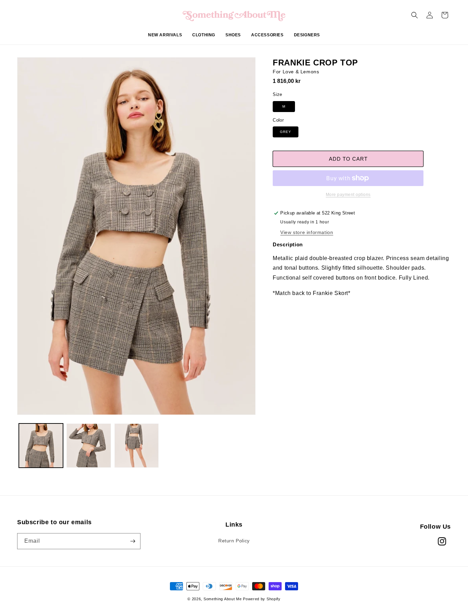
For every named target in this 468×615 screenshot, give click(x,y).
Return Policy (234, 540)
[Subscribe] (132, 541)
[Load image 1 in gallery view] (41, 445)
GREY (285, 132)
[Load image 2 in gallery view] (88, 445)
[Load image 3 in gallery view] (136, 445)
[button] (203, 39)
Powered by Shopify (262, 599)
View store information (306, 232)
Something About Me (223, 599)
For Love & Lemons (296, 71)
